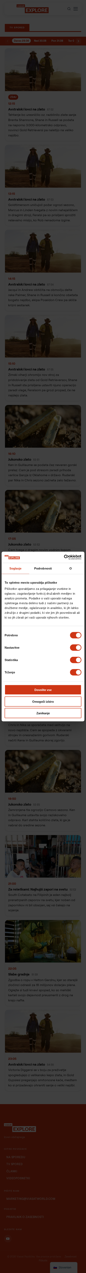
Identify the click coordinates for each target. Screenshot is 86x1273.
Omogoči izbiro (43, 701)
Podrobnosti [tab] (43, 568)
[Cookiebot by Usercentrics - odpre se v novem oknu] (63, 557)
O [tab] (70, 568)
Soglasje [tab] (15, 568)
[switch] (75, 647)
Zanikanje (43, 713)
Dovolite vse (43, 690)
